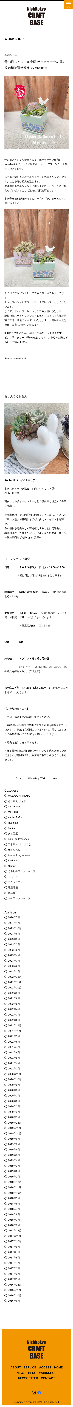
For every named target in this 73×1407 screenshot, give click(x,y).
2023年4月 (14, 955)
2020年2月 (14, 1111)
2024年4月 (14, 922)
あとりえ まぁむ (17, 801)
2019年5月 (14, 1155)
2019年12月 (14, 1122)
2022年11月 (14, 982)
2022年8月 (14, 993)
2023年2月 (14, 966)
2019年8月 (14, 1144)
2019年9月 (14, 1138)
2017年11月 (14, 1236)
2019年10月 (14, 1133)
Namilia (12, 865)
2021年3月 (14, 1068)
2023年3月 (14, 960)
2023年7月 (14, 944)
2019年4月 (14, 1160)
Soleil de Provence (18, 838)
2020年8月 (14, 1090)
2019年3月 (14, 1165)
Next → (56, 778)
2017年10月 (14, 1241)
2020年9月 (14, 1084)
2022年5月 (14, 1003)
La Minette (14, 806)
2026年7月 (14, 917)
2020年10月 (14, 1079)
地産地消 (13, 887)
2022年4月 (14, 1009)
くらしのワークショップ (21, 871)
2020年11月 (14, 1074)
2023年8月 (14, 939)
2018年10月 (14, 1192)
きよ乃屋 (13, 833)
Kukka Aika (14, 860)
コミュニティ (15, 882)
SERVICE (30, 1367)
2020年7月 (14, 1095)
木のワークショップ (19, 898)
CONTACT (48, 1378)
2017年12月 (14, 1230)
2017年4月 (14, 1262)
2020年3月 (14, 1106)
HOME (58, 1367)
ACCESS (45, 1367)
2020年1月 (14, 1117)
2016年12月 (14, 1284)
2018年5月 (14, 1214)
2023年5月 (14, 949)
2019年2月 (14, 1171)
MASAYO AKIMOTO (19, 795)
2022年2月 (14, 1020)
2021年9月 (14, 1036)
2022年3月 (14, 1014)
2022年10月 (14, 987)
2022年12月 (14, 976)
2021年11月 (14, 1030)
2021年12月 (14, 1025)
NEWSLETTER (28, 1378)
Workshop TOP (36, 778)
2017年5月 (14, 1257)
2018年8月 (14, 1203)
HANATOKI (14, 849)
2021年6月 (14, 1052)
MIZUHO (13, 812)
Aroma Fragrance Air (19, 855)
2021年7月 (14, 1047)
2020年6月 (14, 1101)
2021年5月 (14, 1057)
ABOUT (15, 1367)
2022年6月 (14, 998)
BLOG (32, 1372)
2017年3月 (14, 1268)
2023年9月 (14, 933)
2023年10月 (14, 928)
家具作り (13, 893)
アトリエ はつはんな (19, 844)
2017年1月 (14, 1279)
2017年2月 (14, 1273)
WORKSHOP (47, 1372)
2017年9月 (14, 1246)
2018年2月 (14, 1225)
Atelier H (13, 828)
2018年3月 (14, 1219)
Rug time (13, 822)
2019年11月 (14, 1128)
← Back (16, 778)
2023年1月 (14, 971)
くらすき (13, 876)
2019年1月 (14, 1176)
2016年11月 (14, 1290)
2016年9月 (14, 1300)
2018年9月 (14, 1198)
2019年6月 (14, 1149)
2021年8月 (14, 1041)
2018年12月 (14, 1181)
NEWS (21, 1372)
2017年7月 (14, 1252)
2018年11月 (14, 1187)
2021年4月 (14, 1063)
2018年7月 (14, 1209)
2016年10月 (14, 1295)
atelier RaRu (15, 817)
